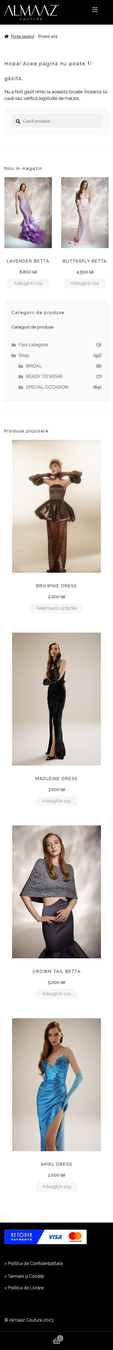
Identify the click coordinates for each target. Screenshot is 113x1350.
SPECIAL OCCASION (47, 387)
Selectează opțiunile (56, 608)
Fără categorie (33, 344)
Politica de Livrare (26, 1287)
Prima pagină (22, 36)
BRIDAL (34, 366)
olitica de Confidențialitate (36, 1263)
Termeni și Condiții (26, 1276)
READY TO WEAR (44, 376)
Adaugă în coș (28, 283)
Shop (24, 355)
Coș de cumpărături (30, 1335)
